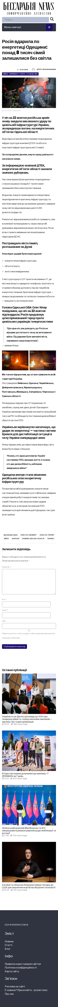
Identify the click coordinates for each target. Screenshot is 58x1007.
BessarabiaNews (49, 69)
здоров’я (15, 538)
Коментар (6, 567)
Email (5, 610)
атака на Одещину (28, 535)
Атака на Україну (47, 535)
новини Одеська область (33, 538)
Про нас (9, 993)
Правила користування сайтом (23, 964)
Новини (9, 941)
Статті (22, 74)
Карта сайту (12, 971)
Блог (7, 948)
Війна (5, 74)
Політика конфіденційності (21, 967)
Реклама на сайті (15, 986)
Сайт (4, 621)
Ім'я (4, 599)
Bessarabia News (11, 535)
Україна (50, 538)
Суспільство (31, 74)
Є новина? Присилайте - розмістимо (26, 990)
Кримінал (14, 74)
